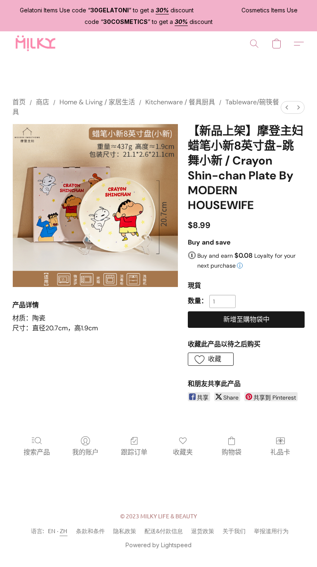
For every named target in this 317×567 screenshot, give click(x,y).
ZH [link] (64, 530)
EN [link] (52, 530)
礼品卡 (280, 452)
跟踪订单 (134, 452)
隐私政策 (124, 530)
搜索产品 (37, 452)
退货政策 (202, 530)
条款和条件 (90, 530)
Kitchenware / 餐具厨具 (180, 102)
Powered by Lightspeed (158, 544)
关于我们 (234, 530)
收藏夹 (183, 452)
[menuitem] (287, 107)
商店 (42, 102)
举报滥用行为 (271, 530)
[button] (35, 43)
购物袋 (231, 452)
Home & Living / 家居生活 (97, 102)
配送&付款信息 (163, 530)
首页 (19, 102)
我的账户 (85, 452)
